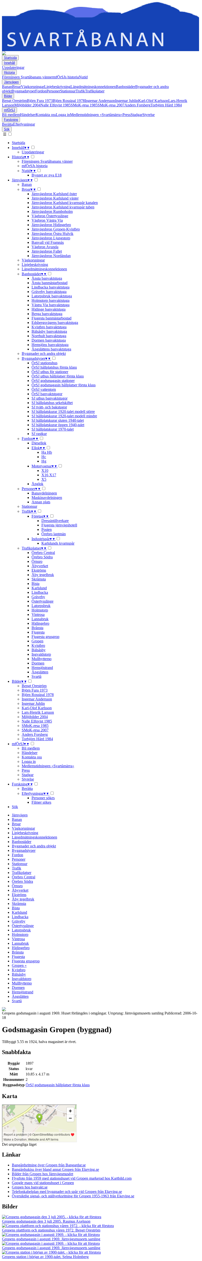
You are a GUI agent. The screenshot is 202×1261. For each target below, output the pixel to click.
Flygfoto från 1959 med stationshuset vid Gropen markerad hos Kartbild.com (72, 1178)
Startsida (10, 57)
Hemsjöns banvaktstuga (50, 345)
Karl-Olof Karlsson (153, 101)
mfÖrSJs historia (66, 77)
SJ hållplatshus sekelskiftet (52, 403)
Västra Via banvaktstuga (50, 305)
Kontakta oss (46, 115)
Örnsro (37, 561)
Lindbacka (40, 592)
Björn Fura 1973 (40, 101)
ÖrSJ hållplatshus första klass (54, 367)
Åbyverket (40, 566)
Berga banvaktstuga (47, 314)
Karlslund (39, 588)
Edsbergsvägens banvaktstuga (55, 322)
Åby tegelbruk (43, 575)
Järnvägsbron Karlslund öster (54, 194)
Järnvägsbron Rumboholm (52, 211)
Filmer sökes (41, 802)
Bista (35, 583)
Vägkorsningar (32, 87)
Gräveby (38, 597)
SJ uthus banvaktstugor (49, 398)
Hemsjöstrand (42, 668)
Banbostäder (125, 87)
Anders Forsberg (137, 105)
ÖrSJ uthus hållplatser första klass (58, 376)
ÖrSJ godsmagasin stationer (53, 380)
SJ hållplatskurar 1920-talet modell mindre (64, 416)
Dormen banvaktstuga (49, 340)
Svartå (36, 676)
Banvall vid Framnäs (48, 242)
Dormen (38, 663)
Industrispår (43, 539)
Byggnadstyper (23, 91)
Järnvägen (11, 82)
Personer (53, 91)
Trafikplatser (94, 91)
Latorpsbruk (41, 606)
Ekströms (39, 570)
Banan (7, 87)
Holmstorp (40, 610)
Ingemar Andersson (100, 101)
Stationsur (68, 91)
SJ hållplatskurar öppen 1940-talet (58, 425)
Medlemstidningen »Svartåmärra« (96, 115)
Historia (9, 72)
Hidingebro (40, 623)
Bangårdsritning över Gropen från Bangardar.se (49, 1165)
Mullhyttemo (41, 659)
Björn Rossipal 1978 (69, 101)
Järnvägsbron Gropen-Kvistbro (56, 229)
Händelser (28, 115)
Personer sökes (43, 798)
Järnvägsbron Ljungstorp (51, 238)
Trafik (80, 91)
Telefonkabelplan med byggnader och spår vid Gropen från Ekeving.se (67, 1191)
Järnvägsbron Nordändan (51, 256)
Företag (40, 516)
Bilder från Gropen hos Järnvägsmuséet (42, 1174)
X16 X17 (48, 475)
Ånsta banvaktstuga (47, 278)
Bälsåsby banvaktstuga (49, 331)
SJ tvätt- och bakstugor (49, 407)
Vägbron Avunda (45, 247)
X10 (44, 470)
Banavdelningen (44, 493)
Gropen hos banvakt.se (30, 1187)
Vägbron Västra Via (47, 220)
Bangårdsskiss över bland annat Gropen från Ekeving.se (55, 1169)
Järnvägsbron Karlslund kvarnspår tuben (63, 207)
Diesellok (39, 443)
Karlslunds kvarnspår (57, 543)
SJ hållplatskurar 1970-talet (53, 429)
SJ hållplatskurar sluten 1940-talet (58, 420)
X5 (43, 479)
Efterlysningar (24, 124)
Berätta (7, 124)
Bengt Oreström (14, 101)
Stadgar (136, 115)
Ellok (38, 448)
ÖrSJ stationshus (44, 363)
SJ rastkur (39, 434)
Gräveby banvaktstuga (49, 292)
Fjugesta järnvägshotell (59, 525)
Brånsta (37, 628)
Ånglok (37, 484)
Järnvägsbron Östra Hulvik (52, 234)
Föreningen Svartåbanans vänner (27, 77)
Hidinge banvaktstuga (49, 309)
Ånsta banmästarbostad (49, 283)
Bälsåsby (39, 650)
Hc (43, 457)
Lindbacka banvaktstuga (50, 287)
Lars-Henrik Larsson (38, 712)
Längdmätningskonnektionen (93, 87)
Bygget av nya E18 (47, 175)
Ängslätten (40, 672)
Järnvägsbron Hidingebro (51, 225)
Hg (43, 461)
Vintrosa (38, 614)
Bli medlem (11, 115)
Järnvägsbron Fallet (47, 251)
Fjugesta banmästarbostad (51, 318)
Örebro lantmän (53, 534)
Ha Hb (46, 452)
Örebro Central (43, 553)
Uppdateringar (13, 67)
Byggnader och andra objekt (44, 353)
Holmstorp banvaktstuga (50, 300)
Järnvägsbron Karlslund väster (55, 198)
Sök (7, 129)
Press (126, 115)
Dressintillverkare (55, 521)
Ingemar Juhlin (126, 101)
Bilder (8, 96)
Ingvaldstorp (41, 654)
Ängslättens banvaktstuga (51, 349)
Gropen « (19, 965)
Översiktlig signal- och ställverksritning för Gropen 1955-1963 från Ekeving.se (73, 1196)
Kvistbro (38, 645)
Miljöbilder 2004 (27, 105)
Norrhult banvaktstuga (49, 336)
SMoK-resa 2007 (111, 105)
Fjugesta (38, 632)
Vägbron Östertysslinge (50, 216)
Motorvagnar (44, 466)
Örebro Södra (42, 557)
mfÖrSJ (9, 110)
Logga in (63, 115)
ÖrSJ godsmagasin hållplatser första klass (64, 385)
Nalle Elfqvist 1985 (55, 105)
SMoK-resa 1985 (84, 105)
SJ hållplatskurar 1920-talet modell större (63, 411)
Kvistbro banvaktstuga (49, 327)
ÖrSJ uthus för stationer (50, 372)
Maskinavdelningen (47, 497)
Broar (16, 87)
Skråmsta (39, 579)
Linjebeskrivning (57, 87)
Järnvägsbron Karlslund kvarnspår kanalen (65, 203)
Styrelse (148, 115)
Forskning (11, 119)
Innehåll (9, 63)
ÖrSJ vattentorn (44, 389)
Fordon (41, 91)
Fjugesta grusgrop (45, 637)
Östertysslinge (42, 601)
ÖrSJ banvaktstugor (47, 394)
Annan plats (41, 502)
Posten (46, 529)
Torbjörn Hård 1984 (166, 105)
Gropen (37, 641)
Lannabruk (40, 619)
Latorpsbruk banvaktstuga (52, 296)
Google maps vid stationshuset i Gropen (43, 1183)
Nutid (83, 77)
